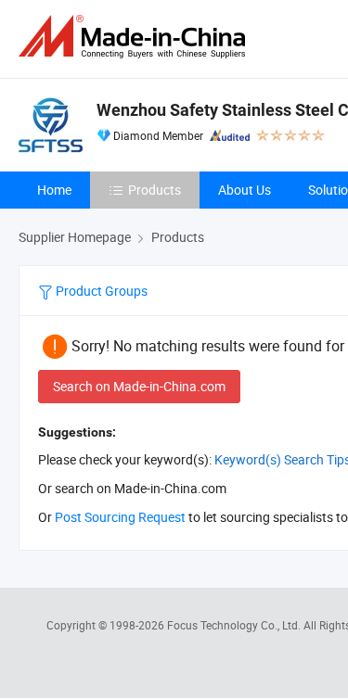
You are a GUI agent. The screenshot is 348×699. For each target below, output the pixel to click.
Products (154, 189)
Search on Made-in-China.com (139, 386)
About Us (244, 189)
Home (54, 189)
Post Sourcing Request (120, 517)
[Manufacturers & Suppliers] (135, 36)
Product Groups (100, 290)
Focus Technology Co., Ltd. (235, 624)
